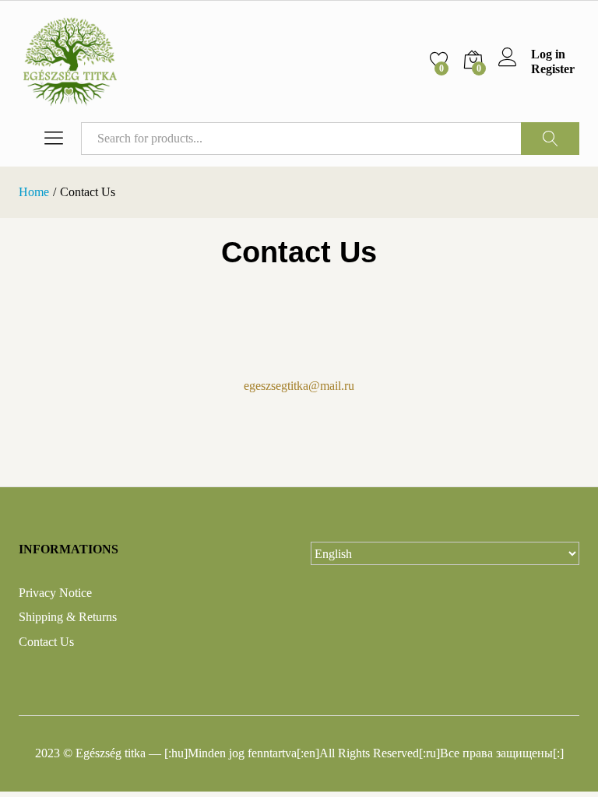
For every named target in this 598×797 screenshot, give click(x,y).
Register (553, 68)
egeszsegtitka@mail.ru (299, 385)
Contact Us (46, 641)
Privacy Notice (55, 592)
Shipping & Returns (68, 616)
